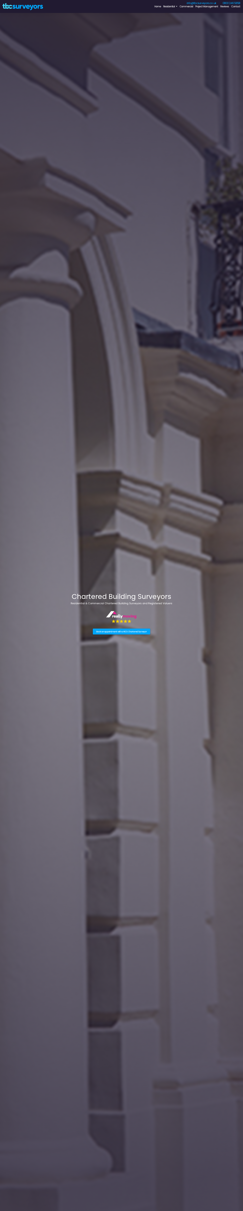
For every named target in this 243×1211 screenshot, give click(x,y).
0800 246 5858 (231, 3)
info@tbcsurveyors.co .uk (201, 3)
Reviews (224, 6)
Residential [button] (169, 6)
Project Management (206, 6)
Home (157, 6)
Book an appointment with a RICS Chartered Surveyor (121, 631)
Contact (235, 6)
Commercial (186, 6)
